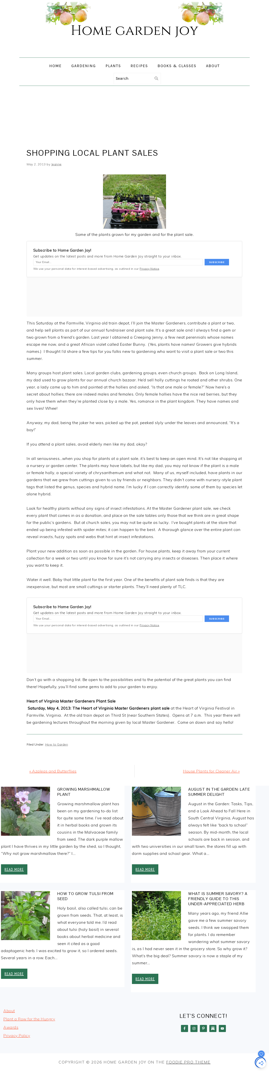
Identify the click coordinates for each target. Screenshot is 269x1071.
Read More (14, 869)
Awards (10, 1027)
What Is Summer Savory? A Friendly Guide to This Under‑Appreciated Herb (217, 898)
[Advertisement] (134, 115)
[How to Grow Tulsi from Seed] (25, 916)
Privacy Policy (16, 1035)
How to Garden (56, 744)
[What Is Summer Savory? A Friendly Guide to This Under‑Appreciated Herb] (156, 916)
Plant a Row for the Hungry (29, 1018)
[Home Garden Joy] (134, 54)
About (9, 1010)
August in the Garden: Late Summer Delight (219, 792)
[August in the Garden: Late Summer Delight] (156, 812)
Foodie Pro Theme (188, 1062)
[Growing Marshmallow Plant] (25, 812)
